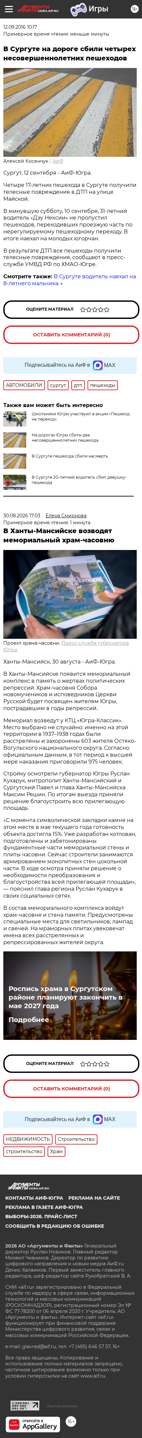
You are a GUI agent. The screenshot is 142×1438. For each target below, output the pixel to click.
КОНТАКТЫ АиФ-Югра (34, 1198)
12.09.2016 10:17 (20, 27)
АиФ (58, 161)
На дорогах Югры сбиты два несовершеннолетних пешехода (65, 437)
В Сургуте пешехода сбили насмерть (70, 456)
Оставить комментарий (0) (71, 335)
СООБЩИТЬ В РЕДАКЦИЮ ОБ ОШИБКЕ (54, 1226)
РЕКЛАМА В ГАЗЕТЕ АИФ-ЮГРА (44, 1207)
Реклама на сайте (94, 1198)
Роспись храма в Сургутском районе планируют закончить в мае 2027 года (66, 997)
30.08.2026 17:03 (21, 516)
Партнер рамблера (62, 1406)
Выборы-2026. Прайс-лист (41, 1216)
